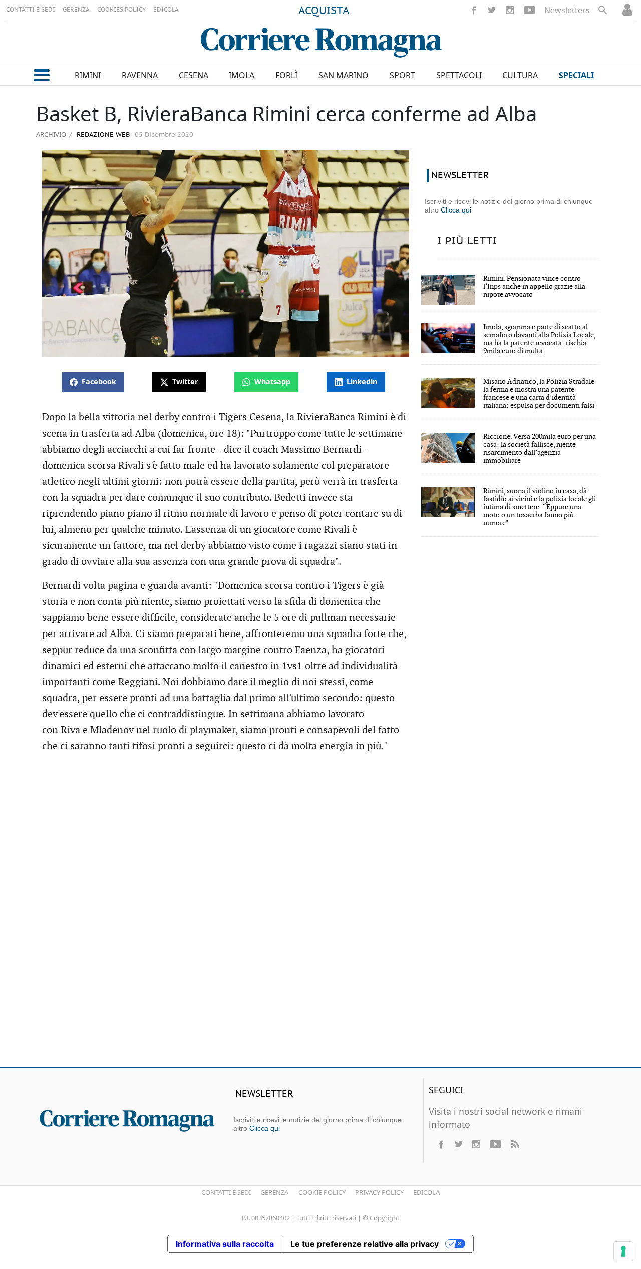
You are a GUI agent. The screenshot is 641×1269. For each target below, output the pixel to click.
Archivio (51, 134)
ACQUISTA (324, 11)
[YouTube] (529, 10)
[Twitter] (492, 10)
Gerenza (274, 1192)
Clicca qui (456, 210)
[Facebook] (474, 10)
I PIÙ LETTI (467, 241)
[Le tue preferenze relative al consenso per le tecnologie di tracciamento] (623, 1251)
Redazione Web (102, 135)
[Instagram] (510, 10)
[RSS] (515, 1144)
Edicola (426, 1192)
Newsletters (567, 10)
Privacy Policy (379, 1192)
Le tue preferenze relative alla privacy (364, 1244)
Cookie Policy (322, 1192)
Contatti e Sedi (226, 1192)
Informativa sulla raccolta (225, 1244)
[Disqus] (320, 914)
